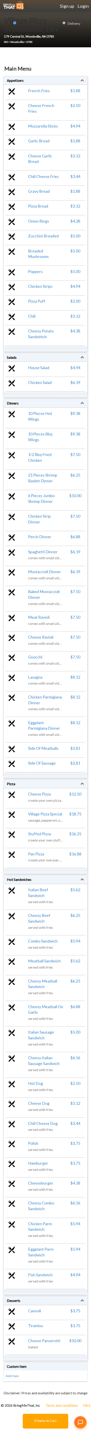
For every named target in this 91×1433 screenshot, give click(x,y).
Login (83, 6)
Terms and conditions (62, 1405)
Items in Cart (45, 1420)
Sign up (67, 6)
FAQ (86, 1405)
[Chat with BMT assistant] (80, 1422)
